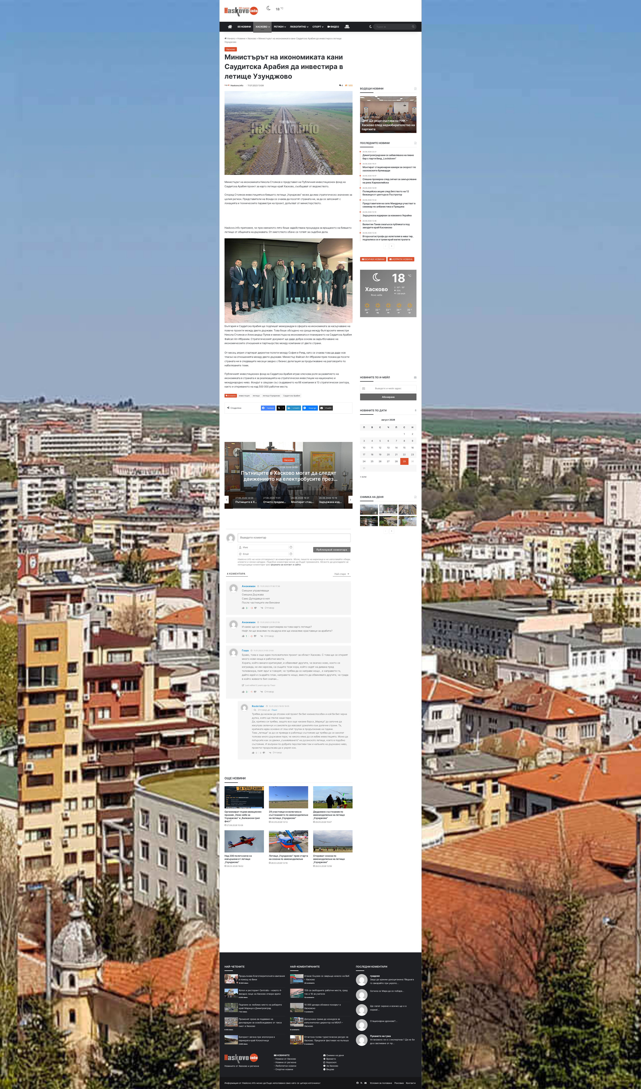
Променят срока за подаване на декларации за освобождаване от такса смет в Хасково (260, 1023)
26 (380, 461)
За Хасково (332, 1066)
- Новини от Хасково (285, 1059)
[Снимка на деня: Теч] (369, 521)
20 (388, 454)
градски (375, 976)
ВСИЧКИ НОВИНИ (374, 259)
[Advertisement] (288, 884)
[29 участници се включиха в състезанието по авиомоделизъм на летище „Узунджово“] (288, 798)
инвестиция (244, 396)
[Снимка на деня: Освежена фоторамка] (388, 510)
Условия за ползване (381, 1083)
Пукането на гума (380, 1036)
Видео (334, 26)
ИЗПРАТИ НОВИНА (402, 259)
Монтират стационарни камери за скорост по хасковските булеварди (288, 477)
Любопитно (298, 26)
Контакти (411, 1083)
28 (396, 461)
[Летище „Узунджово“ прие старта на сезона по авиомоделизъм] (288, 842)
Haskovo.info (237, 85)
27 (388, 461)
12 (380, 447)
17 (364, 454)
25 (372, 461)
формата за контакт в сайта (285, 565)
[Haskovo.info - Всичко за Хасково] (241, 11)
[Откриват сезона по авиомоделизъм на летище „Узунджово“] (333, 842)
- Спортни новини (283, 1070)
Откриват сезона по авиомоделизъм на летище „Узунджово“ (329, 859)
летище (256, 396)
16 (412, 447)
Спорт (316, 26)
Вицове (330, 1070)
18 (372, 454)
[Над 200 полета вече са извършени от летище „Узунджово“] (244, 842)
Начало (231, 38)
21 (396, 454)
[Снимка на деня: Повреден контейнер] (407, 521)
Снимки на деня (335, 1056)
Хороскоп (331, 1063)
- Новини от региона (285, 1063)
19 (380, 454)
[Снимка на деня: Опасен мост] (407, 510)
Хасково (261, 26)
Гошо (274, 710)
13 (388, 447)
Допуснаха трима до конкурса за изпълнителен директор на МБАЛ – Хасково (323, 1023)
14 (396, 447)
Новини (245, 26)
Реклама (399, 1083)
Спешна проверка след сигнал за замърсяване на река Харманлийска (386, 125)
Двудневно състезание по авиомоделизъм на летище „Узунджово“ (329, 815)
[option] (289, 476)
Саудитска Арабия (291, 396)
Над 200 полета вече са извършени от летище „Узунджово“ (238, 859)
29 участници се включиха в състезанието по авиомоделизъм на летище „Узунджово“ (288, 815)
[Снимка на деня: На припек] (388, 521)
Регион (278, 26)
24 (364, 461)
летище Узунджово (271, 396)
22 (404, 454)
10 (364, 447)
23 (412, 454)
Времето (331, 1059)
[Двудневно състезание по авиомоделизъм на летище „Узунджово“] (333, 798)
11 (372, 447)
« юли (363, 476)
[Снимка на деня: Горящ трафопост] (369, 510)
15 (404, 447)
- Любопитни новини (285, 1066)
